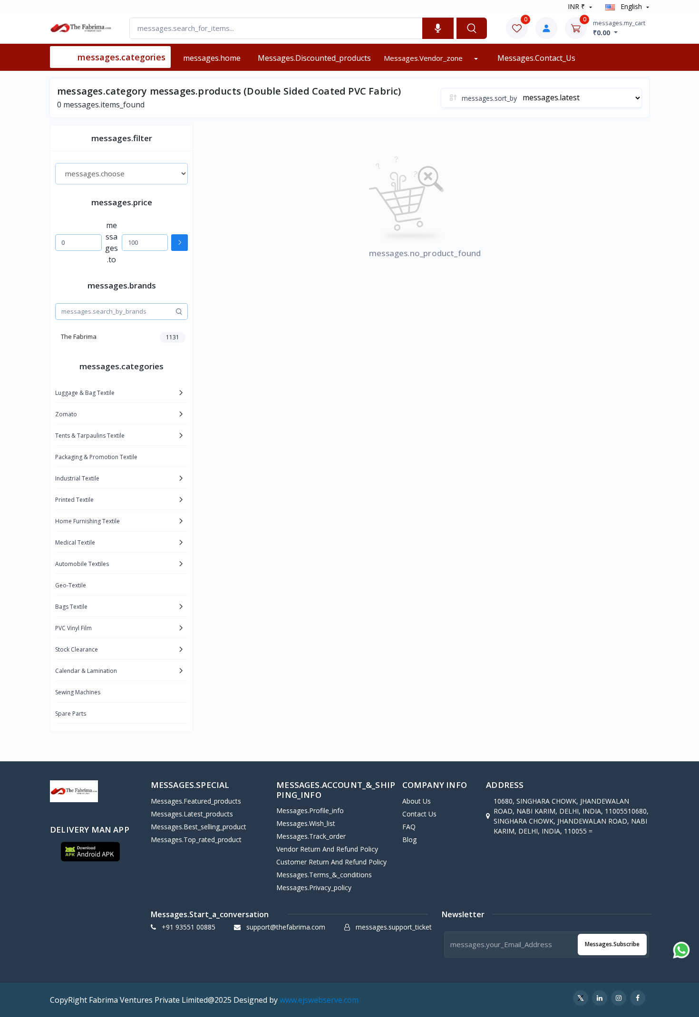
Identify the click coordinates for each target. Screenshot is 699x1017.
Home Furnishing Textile (87, 521)
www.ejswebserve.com (319, 1000)
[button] (90, 852)
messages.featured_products (196, 801)
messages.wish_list (305, 823)
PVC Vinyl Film (73, 628)
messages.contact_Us (536, 58)
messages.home (212, 58)
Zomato (66, 414)
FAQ (409, 826)
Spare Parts (70, 714)
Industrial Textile (77, 478)
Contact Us (419, 813)
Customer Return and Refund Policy (331, 861)
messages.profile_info (310, 810)
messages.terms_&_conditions (324, 874)
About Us (416, 801)
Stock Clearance (76, 649)
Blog (409, 839)
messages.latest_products (192, 813)
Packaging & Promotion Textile (96, 457)
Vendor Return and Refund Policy (327, 849)
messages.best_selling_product (198, 826)
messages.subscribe (612, 944)
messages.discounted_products (314, 58)
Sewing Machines (77, 692)
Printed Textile (74, 500)
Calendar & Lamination (86, 671)
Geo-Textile (70, 585)
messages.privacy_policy (313, 887)
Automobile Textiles (82, 564)
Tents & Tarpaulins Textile (90, 436)
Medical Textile (75, 542)
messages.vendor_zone (424, 58)
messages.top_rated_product (196, 839)
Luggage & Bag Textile (85, 393)
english (631, 6)
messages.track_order (311, 836)
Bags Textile (71, 607)
